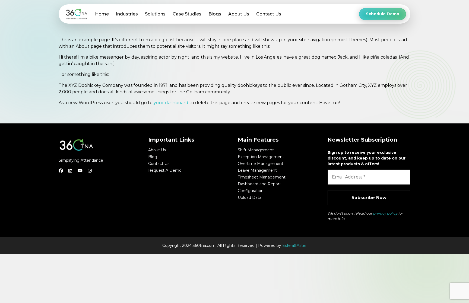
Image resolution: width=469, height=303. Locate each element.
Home (102, 14)
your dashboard (171, 102)
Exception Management (261, 156)
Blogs (214, 14)
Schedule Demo (382, 13)
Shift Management (256, 150)
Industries (127, 14)
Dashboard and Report (259, 183)
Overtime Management (260, 163)
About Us (238, 14)
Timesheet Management (262, 177)
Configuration (251, 190)
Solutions (155, 14)
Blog (152, 156)
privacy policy (385, 213)
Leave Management (257, 170)
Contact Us (268, 14)
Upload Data (249, 197)
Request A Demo (165, 170)
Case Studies (187, 14)
